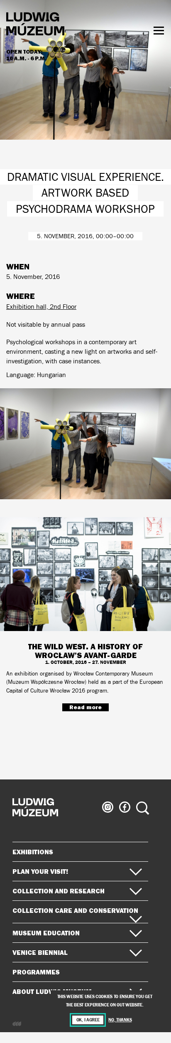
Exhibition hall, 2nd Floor (41, 307)
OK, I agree (88, 1020)
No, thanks (120, 1020)
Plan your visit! (40, 871)
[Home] (35, 25)
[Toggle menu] (159, 30)
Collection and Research (58, 891)
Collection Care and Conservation (75, 910)
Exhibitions (32, 852)
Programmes (36, 972)
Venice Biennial (40, 952)
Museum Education (46, 933)
